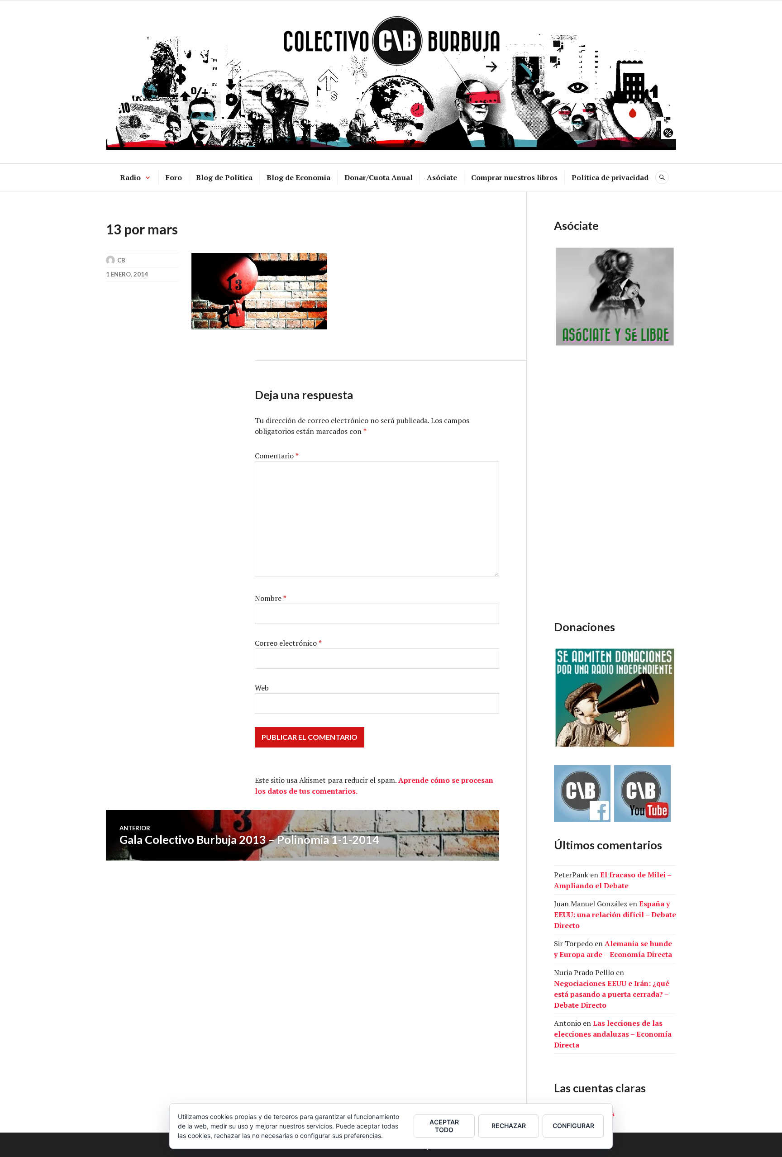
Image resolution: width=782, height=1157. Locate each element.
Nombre (270, 598)
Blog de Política (224, 177)
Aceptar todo (444, 1125)
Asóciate (442, 177)
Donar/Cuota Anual (378, 177)
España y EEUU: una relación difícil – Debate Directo (615, 914)
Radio (130, 177)
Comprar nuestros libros (514, 177)
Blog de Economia (298, 177)
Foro (174, 177)
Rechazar (508, 1125)
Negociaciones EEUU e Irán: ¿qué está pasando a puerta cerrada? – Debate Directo (611, 994)
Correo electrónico (288, 643)
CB (121, 260)
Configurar (573, 1125)
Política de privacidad (610, 177)
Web (262, 688)
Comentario (277, 456)
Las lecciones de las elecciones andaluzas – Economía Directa (613, 1034)
